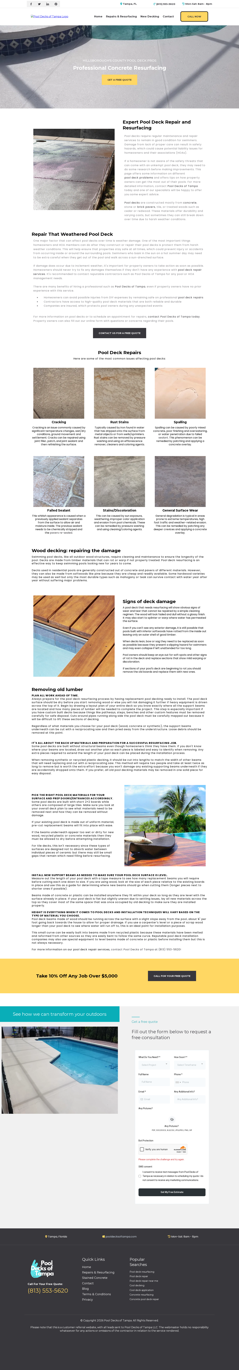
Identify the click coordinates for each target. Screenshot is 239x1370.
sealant (163, 437)
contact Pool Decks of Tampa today (174, 317)
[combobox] (154, 1065)
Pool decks (132, 203)
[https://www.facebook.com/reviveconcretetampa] (30, 3)
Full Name (144, 1074)
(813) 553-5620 (48, 1290)
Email (142, 1091)
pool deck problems (138, 178)
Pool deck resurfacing (142, 1271)
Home (98, 16)
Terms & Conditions (96, 1294)
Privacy (87, 1299)
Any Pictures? (146, 1108)
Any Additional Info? (184, 1091)
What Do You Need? (149, 1057)
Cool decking (137, 1285)
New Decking (149, 16)
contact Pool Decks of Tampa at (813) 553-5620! (146, 949)
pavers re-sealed (60, 533)
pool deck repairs (190, 297)
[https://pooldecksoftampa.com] (49, 16)
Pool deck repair (139, 1276)
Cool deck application (142, 1290)
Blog (85, 1288)
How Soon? (180, 1057)
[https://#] (39, 3)
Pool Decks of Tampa (182, 186)
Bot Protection (146, 1140)
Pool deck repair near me (144, 1280)
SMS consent (145, 1166)
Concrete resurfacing (141, 1294)
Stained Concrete (94, 1278)
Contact (168, 16)
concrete (190, 203)
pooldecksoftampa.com (121, 1236)
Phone (178, 1074)
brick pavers (146, 207)
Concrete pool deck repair (144, 1299)
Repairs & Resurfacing (121, 16)
